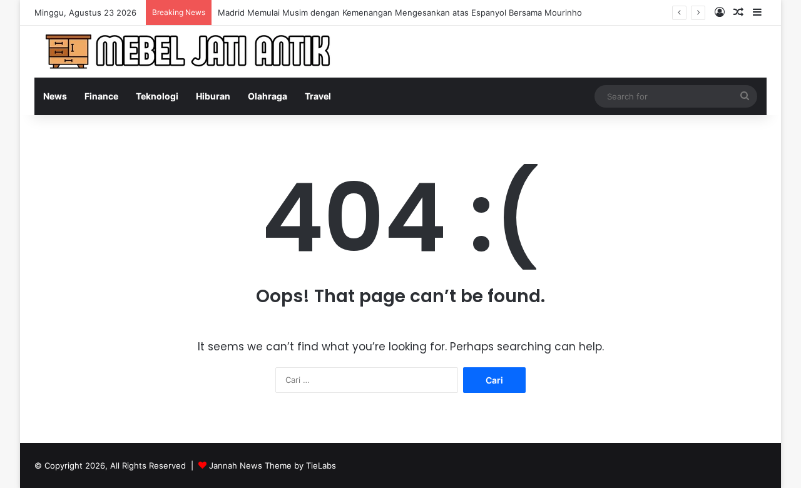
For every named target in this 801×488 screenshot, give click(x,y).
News (55, 96)
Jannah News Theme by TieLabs (272, 465)
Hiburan (213, 96)
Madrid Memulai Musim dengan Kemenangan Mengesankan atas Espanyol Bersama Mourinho (400, 13)
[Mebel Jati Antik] (190, 51)
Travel (318, 96)
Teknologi (157, 96)
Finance (101, 96)
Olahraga (267, 96)
